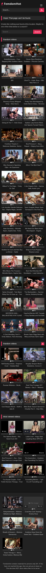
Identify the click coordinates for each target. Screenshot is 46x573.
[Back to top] (39, 567)
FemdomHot (12, 4)
